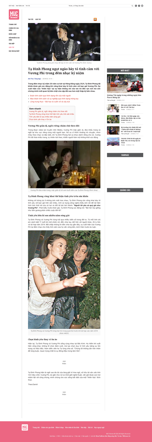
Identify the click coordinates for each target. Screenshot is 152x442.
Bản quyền (86, 436)
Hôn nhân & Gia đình (72, 427)
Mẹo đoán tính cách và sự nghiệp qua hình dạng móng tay (54, 99)
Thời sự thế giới (111, 100)
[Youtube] (142, 6)
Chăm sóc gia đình (47, 427)
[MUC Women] (14, 14)
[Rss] (136, 6)
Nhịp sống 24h (20, 6)
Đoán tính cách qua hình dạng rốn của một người (50, 96)
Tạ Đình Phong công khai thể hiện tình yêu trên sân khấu (51, 114)
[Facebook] (139, 6)
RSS (58, 436)
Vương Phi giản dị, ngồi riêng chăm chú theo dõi (48, 111)
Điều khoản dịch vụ (67, 436)
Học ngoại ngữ (14, 51)
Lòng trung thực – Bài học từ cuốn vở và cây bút (50, 102)
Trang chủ (13, 24)
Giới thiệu (11, 6)
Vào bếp (11, 44)
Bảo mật (77, 436)
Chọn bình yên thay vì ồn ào (40, 119)
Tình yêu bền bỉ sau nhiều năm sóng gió (44, 117)
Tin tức (28, 6)
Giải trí (11, 47)
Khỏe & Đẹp (12, 34)
